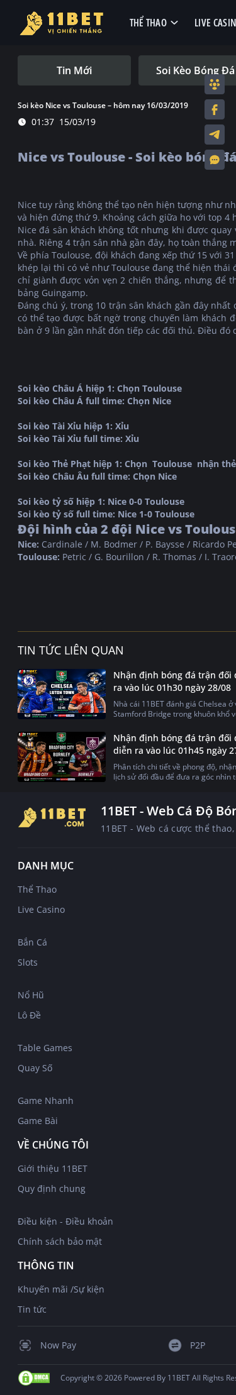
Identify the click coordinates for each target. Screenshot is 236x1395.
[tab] (74, 70)
